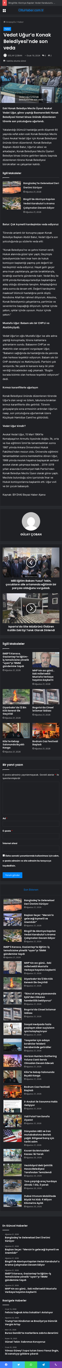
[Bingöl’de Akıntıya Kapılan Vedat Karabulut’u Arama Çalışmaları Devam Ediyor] (12, 203)
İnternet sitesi (10, 843)
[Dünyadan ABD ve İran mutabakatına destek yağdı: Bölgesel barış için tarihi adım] (12, 1136)
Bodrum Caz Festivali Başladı (45, 743)
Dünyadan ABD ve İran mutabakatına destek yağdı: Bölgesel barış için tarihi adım (39, 1136)
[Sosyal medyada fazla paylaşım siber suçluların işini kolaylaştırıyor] (12, 1029)
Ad (5, 818)
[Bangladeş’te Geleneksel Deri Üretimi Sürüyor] (12, 187)
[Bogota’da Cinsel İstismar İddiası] (46, 696)
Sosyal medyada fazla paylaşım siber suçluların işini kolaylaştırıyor (39, 1028)
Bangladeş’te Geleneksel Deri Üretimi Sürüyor (39, 902)
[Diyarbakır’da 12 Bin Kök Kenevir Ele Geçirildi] (16, 696)
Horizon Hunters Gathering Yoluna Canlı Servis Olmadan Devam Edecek (40, 1060)
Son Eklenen (31, 889)
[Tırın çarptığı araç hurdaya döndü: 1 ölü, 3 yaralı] (12, 1186)
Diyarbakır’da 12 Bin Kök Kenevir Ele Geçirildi (14, 710)
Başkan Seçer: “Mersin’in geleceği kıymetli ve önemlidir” (39, 918)
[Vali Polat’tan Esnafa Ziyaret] (12, 1121)
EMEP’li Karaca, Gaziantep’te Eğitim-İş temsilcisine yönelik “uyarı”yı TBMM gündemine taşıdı (16, 660)
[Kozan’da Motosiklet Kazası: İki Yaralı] (12, 1155)
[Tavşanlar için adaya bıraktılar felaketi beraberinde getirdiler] (12, 1045)
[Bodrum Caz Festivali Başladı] (46, 730)
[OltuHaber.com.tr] (31, 10)
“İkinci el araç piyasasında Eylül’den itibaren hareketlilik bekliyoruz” (40, 997)
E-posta (8, 830)
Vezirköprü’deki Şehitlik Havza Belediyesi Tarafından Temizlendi (38, 1169)
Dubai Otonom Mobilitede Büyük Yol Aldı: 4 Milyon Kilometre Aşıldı (40, 1199)
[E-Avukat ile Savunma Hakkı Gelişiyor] (12, 1106)
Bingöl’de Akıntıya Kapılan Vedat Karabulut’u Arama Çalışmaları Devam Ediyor (39, 203)
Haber (20, 22)
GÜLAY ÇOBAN (15, 55)
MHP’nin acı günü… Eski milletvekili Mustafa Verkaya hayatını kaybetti (43, 675)
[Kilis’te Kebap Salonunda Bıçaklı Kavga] (16, 730)
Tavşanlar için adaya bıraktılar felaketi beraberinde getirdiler (37, 1044)
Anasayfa (10, 22)
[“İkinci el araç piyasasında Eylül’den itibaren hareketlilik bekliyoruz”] (12, 998)
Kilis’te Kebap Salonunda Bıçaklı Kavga (13, 744)
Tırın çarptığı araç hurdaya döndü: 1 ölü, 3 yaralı (40, 1183)
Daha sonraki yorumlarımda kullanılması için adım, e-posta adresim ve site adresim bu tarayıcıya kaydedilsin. (31, 860)
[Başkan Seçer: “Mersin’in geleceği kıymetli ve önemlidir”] (12, 919)
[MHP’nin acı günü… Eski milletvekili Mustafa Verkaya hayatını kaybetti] (46, 659)
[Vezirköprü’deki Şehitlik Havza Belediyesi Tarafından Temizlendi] (12, 1170)
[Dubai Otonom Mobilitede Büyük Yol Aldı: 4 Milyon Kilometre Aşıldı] (12, 1200)
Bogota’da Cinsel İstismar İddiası (43, 709)
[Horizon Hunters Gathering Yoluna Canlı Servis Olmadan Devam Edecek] (12, 1061)
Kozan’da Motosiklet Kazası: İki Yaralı (36, 1152)
